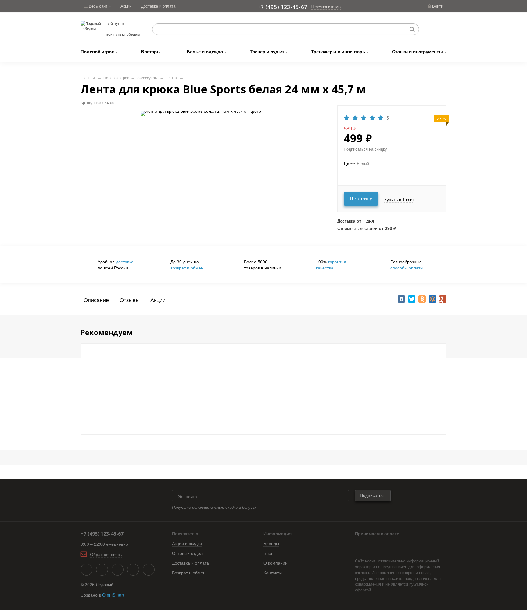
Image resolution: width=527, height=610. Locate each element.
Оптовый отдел (187, 553)
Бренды (271, 543)
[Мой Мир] (432, 299)
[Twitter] (411, 299)
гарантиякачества (331, 265)
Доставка (158, 6)
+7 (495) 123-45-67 (282, 6)
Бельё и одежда (205, 51)
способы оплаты (406, 268)
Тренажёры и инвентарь (338, 51)
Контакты (273, 572)
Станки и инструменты (417, 51)
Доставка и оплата (190, 563)
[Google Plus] (442, 299)
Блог (268, 553)
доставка (125, 262)
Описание (96, 300)
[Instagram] (133, 570)
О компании (276, 563)
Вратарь (150, 51)
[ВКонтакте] (401, 299)
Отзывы (130, 300)
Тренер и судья (267, 51)
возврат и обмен (186, 268)
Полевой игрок (97, 51)
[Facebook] (102, 570)
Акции (125, 6)
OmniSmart (113, 595)
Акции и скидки (187, 543)
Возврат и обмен (189, 572)
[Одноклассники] (422, 299)
